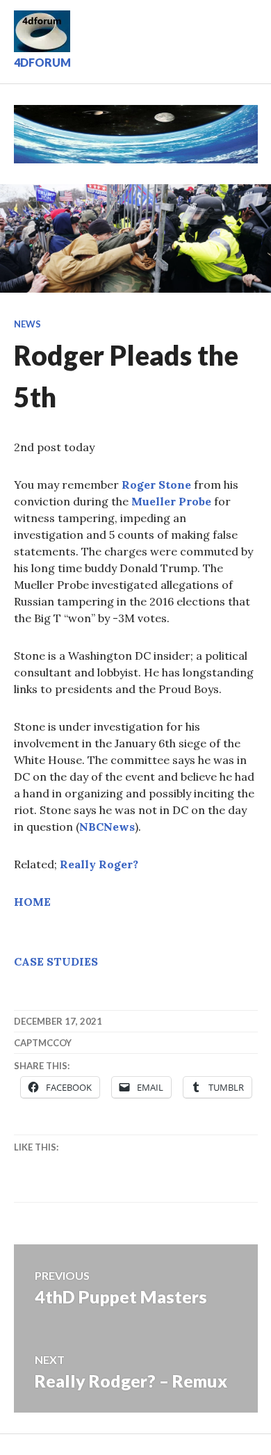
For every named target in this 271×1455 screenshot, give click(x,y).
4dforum (42, 62)
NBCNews (107, 827)
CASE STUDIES (56, 961)
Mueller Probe (171, 501)
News (27, 324)
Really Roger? (99, 864)
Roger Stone (156, 484)
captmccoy (43, 1042)
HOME (32, 902)
